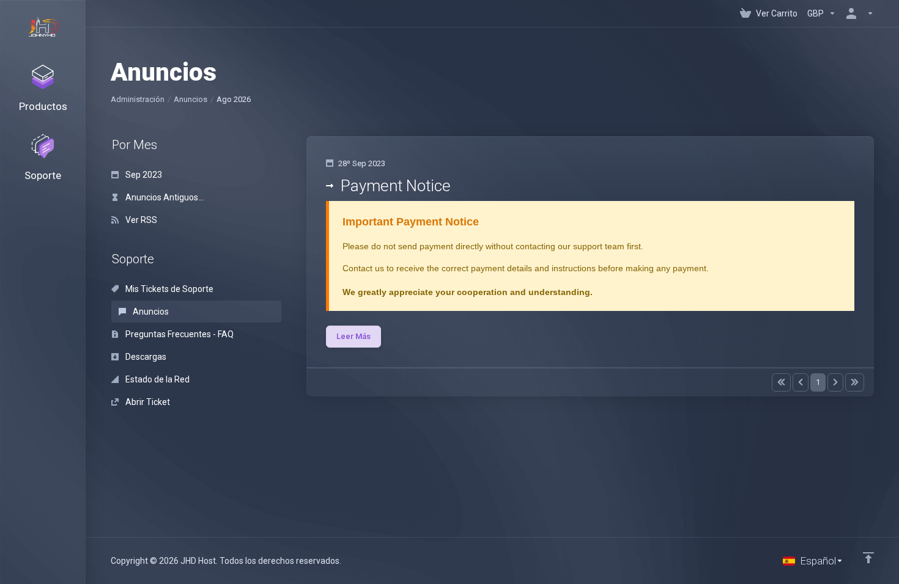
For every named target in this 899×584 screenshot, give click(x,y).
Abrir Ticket (147, 402)
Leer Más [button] (353, 336)
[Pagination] (781, 382)
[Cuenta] (857, 13)
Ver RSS (140, 220)
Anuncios (190, 99)
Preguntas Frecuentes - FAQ (179, 334)
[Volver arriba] (868, 557)
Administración (138, 99)
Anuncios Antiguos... (164, 197)
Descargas (145, 357)
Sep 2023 (143, 175)
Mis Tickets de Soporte (168, 289)
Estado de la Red (157, 379)
